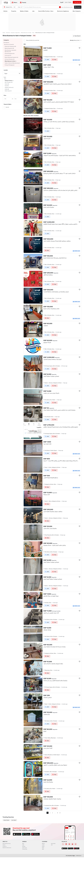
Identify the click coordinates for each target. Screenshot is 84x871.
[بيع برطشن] (52, 718)
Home (4, 32)
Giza (33, 32)
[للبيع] (52, 735)
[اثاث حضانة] (52, 498)
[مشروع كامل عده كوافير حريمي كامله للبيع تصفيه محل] (52, 414)
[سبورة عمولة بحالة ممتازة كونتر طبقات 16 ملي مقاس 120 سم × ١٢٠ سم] (52, 465)
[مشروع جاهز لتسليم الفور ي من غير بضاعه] (52, 684)
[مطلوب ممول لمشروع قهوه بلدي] (52, 515)
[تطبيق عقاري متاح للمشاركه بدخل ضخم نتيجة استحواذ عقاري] (52, 431)
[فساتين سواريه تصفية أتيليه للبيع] (52, 583)
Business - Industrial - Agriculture (13, 32)
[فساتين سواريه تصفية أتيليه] (52, 380)
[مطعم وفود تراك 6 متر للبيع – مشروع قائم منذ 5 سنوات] (52, 159)
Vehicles (5, 11)
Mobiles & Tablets (24, 11)
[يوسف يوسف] (52, 634)
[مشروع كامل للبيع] (52, 211)
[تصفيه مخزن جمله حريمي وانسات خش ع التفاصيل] (52, 88)
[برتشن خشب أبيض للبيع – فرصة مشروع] (52, 549)
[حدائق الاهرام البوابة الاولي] (52, 482)
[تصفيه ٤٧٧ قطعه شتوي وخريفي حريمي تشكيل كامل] (52, 106)
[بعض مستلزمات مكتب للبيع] (52, 312)
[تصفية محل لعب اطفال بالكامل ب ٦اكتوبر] (52, 769)
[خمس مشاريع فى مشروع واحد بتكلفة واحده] (52, 296)
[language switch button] (61, 2)
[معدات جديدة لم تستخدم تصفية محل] (52, 651)
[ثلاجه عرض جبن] (52, 752)
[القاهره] (52, 54)
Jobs (33, 11)
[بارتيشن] (52, 329)
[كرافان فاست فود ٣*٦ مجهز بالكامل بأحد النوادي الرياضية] (52, 177)
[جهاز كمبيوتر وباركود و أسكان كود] (52, 667)
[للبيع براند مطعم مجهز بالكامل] (52, 363)
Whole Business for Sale (26, 32)
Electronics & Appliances (63, 11)
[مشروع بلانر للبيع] (52, 786)
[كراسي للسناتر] (52, 701)
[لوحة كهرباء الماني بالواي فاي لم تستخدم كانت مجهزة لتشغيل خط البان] (52, 194)
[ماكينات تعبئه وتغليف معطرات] (52, 803)
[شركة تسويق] (52, 346)
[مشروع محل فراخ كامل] (52, 532)
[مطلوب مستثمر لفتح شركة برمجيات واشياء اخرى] (52, 245)
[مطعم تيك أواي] (52, 279)
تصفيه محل (13, 820)
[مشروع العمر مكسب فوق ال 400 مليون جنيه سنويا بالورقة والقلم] (52, 228)
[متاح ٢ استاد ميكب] (52, 71)
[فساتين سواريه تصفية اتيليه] (52, 566)
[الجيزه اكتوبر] (52, 142)
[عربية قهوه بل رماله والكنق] (52, 600)
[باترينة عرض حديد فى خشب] (52, 397)
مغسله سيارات (6, 820)
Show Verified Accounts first (32, 40)
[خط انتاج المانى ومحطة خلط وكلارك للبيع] (52, 262)
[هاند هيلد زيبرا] (52, 448)
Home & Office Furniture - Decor (45, 11)
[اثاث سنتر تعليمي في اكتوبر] (52, 617)
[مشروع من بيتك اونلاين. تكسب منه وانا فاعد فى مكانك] (52, 125)
